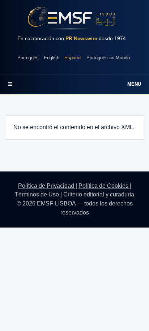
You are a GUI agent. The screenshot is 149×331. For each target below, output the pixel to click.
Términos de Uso (37, 194)
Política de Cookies (104, 186)
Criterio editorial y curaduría (98, 194)
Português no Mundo (108, 57)
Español (72, 57)
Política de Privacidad (47, 186)
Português (28, 57)
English (51, 57)
